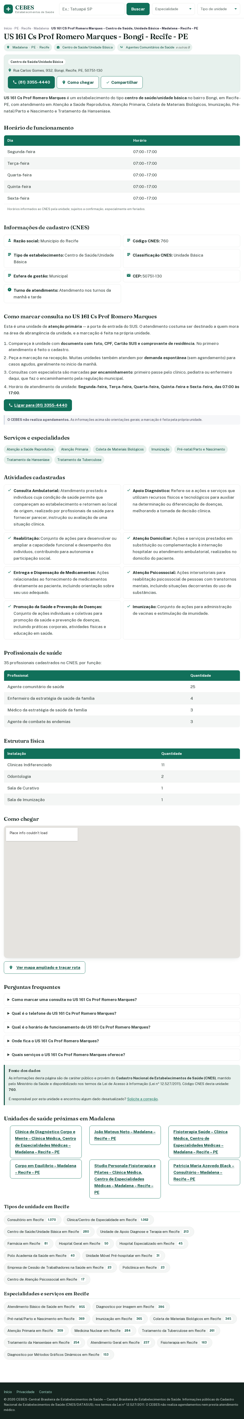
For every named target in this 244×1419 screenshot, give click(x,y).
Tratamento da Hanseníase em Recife (43, 1342)
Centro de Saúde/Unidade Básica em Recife (48, 1232)
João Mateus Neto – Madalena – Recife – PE (125, 1135)
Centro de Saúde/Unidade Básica (87, 47)
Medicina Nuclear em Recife (102, 1331)
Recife (26, 28)
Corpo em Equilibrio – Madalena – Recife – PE (45, 1169)
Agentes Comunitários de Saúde (150, 47)
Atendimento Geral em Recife (120, 1342)
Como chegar (80, 82)
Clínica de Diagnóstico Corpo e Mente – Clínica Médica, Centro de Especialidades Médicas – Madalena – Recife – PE (45, 1141)
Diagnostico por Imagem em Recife (130, 1307)
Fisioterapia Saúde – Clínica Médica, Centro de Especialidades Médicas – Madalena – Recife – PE (200, 1141)
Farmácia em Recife (27, 1243)
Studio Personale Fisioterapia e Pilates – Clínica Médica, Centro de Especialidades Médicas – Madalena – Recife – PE (125, 1179)
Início (8, 28)
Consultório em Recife (31, 1220)
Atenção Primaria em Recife (35, 1331)
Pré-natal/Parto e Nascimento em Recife (46, 1319)
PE (16, 28)
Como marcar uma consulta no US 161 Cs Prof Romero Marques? (74, 999)
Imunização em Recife (119, 1319)
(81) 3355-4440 (34, 82)
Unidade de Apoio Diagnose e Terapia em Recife (144, 1232)
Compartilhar (124, 82)
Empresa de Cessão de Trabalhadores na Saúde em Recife (59, 1267)
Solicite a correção (142, 1099)
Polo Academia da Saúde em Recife (41, 1256)
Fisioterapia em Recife (184, 1342)
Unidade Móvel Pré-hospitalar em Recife (122, 1256)
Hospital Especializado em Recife (151, 1243)
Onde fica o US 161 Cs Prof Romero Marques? (55, 1040)
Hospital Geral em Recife (83, 1243)
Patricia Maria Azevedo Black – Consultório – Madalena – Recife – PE (203, 1172)
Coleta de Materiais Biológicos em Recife (192, 1319)
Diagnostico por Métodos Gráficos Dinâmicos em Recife (57, 1355)
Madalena (41, 28)
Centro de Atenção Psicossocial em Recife (46, 1279)
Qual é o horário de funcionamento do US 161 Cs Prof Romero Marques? (81, 1027)
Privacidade (25, 1392)
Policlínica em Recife (143, 1267)
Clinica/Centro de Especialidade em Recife (107, 1220)
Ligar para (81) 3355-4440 (40, 405)
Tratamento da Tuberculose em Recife (178, 1331)
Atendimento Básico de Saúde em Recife (46, 1307)
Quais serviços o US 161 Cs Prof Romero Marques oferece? (68, 1054)
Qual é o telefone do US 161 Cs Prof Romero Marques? (64, 1013)
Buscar (138, 9)
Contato (45, 1392)
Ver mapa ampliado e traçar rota (48, 967)
